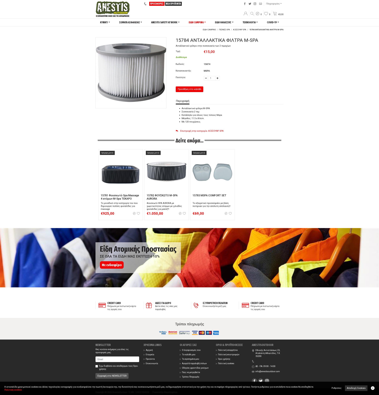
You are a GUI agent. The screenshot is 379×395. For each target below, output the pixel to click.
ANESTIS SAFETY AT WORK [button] (164, 22)
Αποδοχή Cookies (356, 388)
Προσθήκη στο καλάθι (189, 89)
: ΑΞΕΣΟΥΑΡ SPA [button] (202, 131)
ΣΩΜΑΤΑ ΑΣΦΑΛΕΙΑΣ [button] (129, 22)
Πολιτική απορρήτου (228, 350)
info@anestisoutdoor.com (268, 371)
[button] (259, 15)
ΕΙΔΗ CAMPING (209, 29)
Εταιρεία (150, 354)
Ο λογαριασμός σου (191, 350)
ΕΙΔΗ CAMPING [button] (196, 22)
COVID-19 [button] (272, 22)
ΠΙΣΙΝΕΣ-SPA (224, 29)
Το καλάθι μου (188, 354)
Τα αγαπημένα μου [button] (190, 359)
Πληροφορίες (273, 3)
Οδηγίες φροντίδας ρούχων (195, 368)
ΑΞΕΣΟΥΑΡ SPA (239, 29)
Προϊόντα (150, 359)
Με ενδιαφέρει (112, 265)
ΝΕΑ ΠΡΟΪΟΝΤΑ (173, 3)
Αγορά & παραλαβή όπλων (194, 363)
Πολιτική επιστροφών (228, 354)
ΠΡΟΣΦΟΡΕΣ (157, 3)
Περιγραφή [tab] (182, 100)
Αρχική (149, 350)
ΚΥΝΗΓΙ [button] (104, 22)
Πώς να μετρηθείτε (191, 372)
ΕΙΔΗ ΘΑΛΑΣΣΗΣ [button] (223, 22)
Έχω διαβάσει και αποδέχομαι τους (118, 367)
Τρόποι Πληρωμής (190, 377)
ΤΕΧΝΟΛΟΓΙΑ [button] (249, 22)
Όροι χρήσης (224, 359)
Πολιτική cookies (226, 363)
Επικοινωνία (152, 363)
